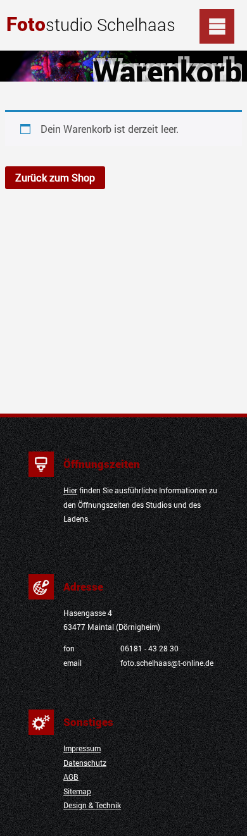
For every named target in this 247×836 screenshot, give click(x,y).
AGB (71, 777)
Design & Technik (92, 805)
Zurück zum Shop (55, 177)
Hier (70, 490)
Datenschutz (84, 763)
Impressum (82, 748)
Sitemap (77, 791)
